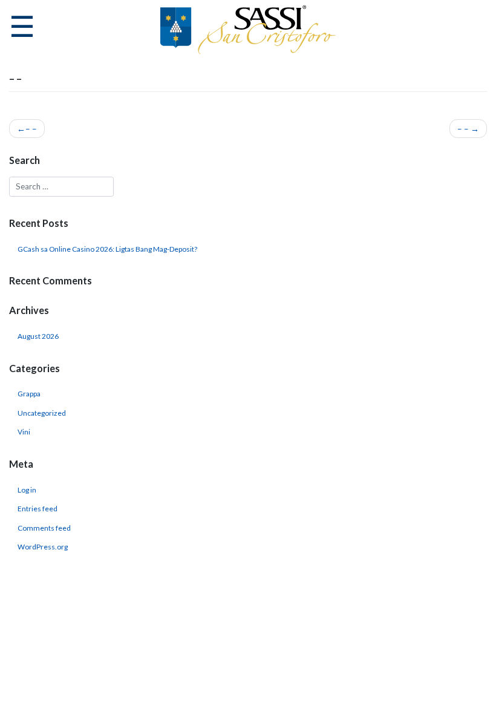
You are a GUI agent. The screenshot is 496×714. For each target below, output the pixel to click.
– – (31, 129)
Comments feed (44, 527)
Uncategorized (42, 413)
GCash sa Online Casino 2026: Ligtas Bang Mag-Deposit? (107, 249)
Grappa (29, 393)
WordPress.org (43, 546)
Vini (24, 431)
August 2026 (38, 336)
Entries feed (37, 508)
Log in (27, 489)
